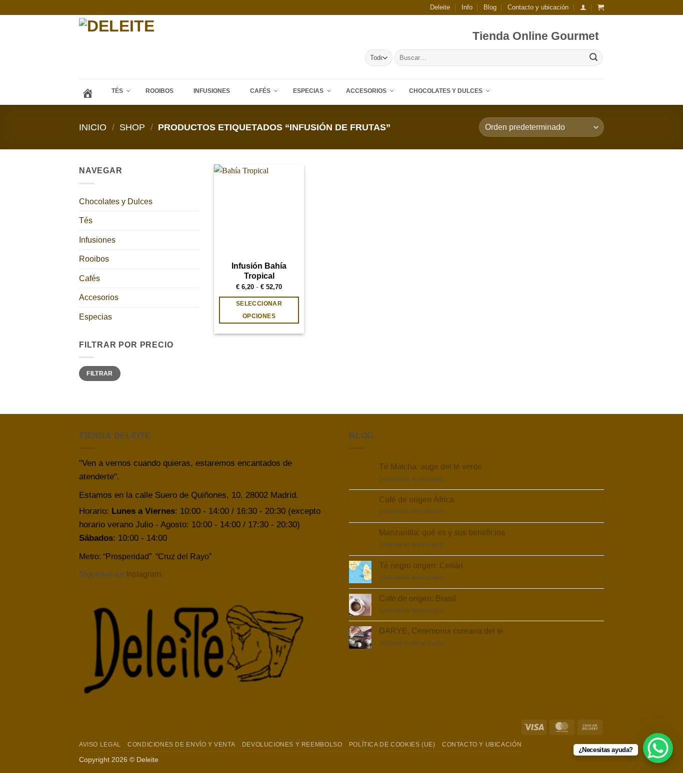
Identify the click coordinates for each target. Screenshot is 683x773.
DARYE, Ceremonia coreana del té (441, 631)
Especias (95, 317)
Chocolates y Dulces (115, 201)
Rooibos (94, 259)
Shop (132, 127)
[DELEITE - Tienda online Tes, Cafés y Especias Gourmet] (145, 47)
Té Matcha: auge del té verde (430, 466)
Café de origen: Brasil (417, 598)
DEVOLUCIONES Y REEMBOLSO (292, 744)
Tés (85, 220)
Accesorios (98, 297)
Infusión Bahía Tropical (259, 271)
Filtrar (99, 373)
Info (467, 7)
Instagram (143, 574)
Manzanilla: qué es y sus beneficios (442, 532)
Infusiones (97, 240)
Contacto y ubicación (538, 7)
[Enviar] (593, 57)
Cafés (89, 278)
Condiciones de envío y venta (181, 744)
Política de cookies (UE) (392, 744)
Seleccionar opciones (259, 310)
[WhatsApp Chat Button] (658, 748)
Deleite (440, 7)
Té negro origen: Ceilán (421, 565)
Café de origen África (416, 499)
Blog (490, 7)
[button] (583, 7)
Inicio (92, 127)
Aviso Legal (100, 744)
